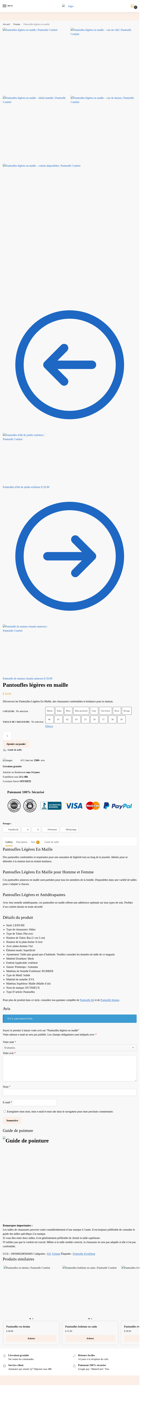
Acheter (31, 1338)
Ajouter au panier (16, 744)
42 (67, 719)
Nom (6, 1086)
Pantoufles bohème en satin (81, 1326)
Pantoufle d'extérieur (84, 1253)
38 (112, 719)
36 (94, 719)
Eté (49, 1253)
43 (76, 719)
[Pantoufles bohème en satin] (90, 1293)
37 (103, 719)
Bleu (68, 710)
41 (58, 719)
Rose (117, 710)
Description (21, 842)
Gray (94, 710)
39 (121, 719)
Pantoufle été (87, 1000)
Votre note (9, 1042)
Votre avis (9, 1053)
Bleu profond (81, 710)
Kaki (59, 710)
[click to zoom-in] (36, 61)
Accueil (6, 24)
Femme (17, 24)
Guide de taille (52, 842)
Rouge (127, 710)
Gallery (9, 842)
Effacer (49, 726)
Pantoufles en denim (18, 1326)
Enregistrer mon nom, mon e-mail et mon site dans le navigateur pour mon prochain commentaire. (60, 1111)
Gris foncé (105, 710)
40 (49, 719)
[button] (133, 6)
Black (50, 710)
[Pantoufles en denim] (31, 1293)
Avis (34, 842)
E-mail (7, 1102)
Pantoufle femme (110, 1000)
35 (85, 719)
